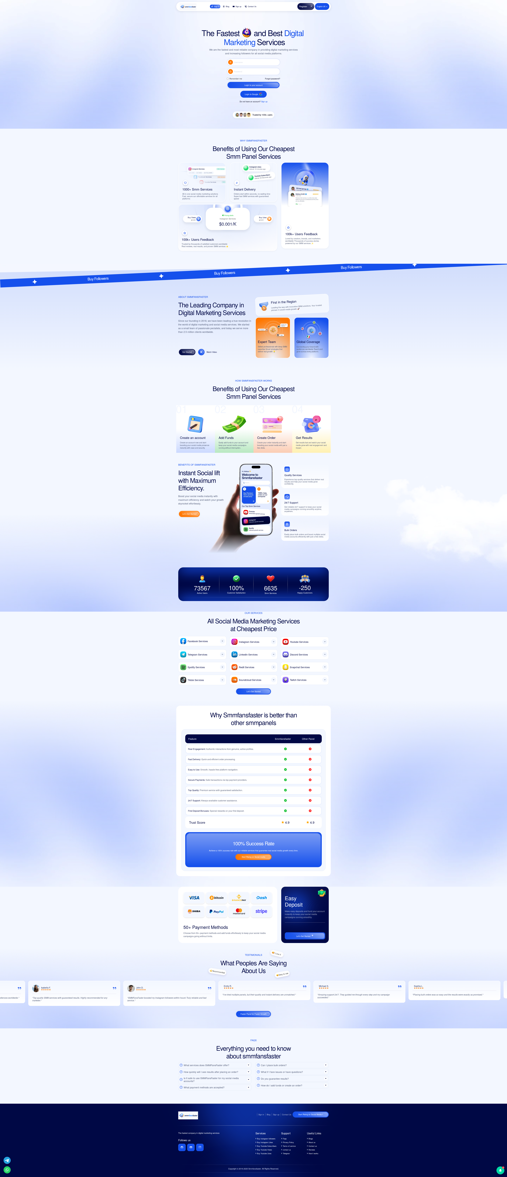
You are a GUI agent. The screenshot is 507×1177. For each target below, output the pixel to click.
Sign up (264, 101)
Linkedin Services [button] (248, 654)
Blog (268, 1114)
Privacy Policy (288, 1142)
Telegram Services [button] (197, 654)
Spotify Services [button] (196, 667)
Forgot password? (272, 78)
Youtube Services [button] (299, 641)
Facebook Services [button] (198, 641)
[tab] (202, 641)
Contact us (313, 1146)
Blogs (311, 1138)
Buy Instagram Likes (265, 1142)
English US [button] (321, 6)
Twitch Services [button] (298, 680)
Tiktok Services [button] (196, 680)
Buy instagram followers (266, 1138)
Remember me (235, 78)
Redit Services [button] (246, 667)
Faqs (285, 1138)
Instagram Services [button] (249, 641)
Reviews (312, 1150)
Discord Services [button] (299, 654)
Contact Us (286, 1114)
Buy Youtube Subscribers (266, 1146)
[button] (215, 1065)
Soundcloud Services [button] (250, 680)
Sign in (261, 1114)
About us (312, 1142)
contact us (287, 1150)
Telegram (286, 1153)
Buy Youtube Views (264, 1150)
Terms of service (289, 1146)
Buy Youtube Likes (264, 1153)
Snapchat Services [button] (300, 667)
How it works (313, 1153)
